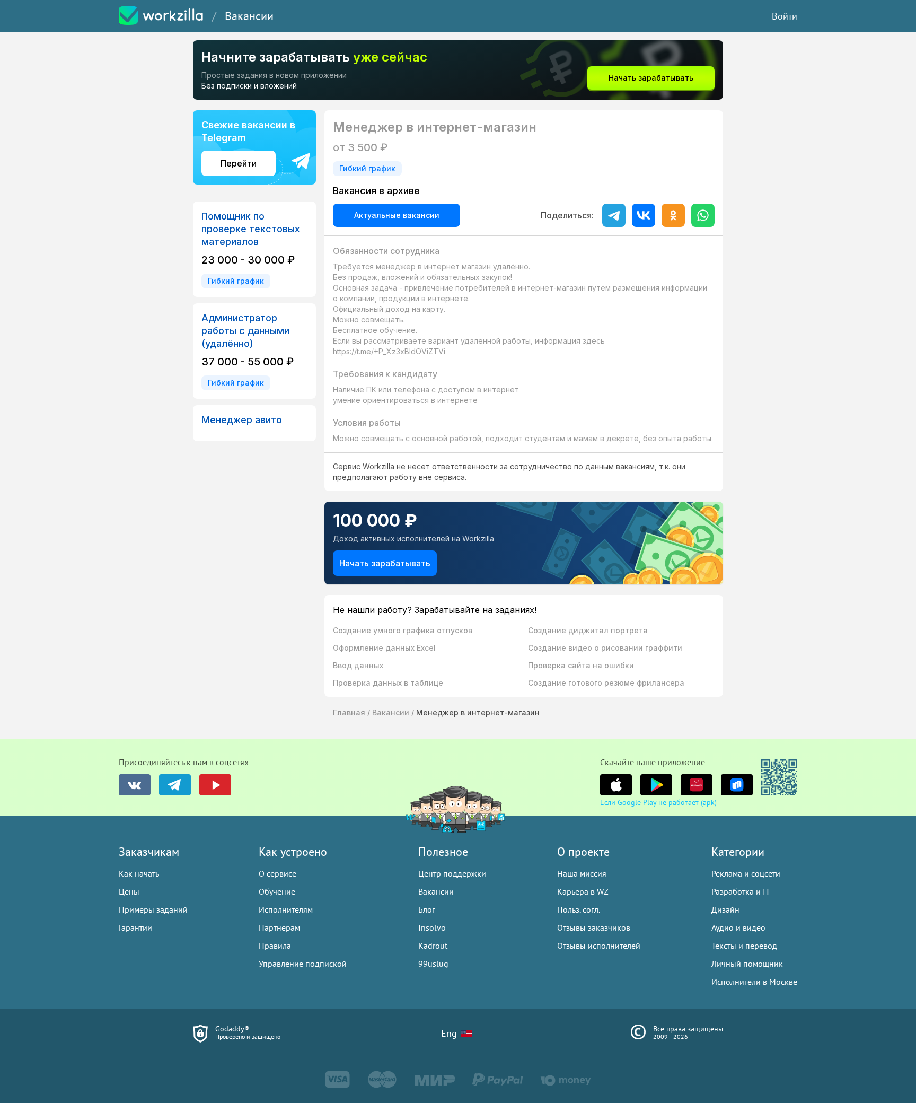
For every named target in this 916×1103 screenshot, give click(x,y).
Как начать (139, 873)
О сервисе (277, 873)
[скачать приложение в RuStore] (737, 784)
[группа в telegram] (175, 784)
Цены (129, 891)
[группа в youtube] (215, 784)
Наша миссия (581, 873)
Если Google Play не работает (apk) (658, 802)
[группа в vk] (135, 784)
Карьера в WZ (583, 891)
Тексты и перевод (744, 945)
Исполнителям (286, 909)
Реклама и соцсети (745, 873)
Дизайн (725, 909)
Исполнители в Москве (754, 981)
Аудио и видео (738, 927)
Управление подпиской (303, 963)
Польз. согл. (578, 909)
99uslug (433, 963)
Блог (426, 909)
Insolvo (432, 927)
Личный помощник (747, 963)
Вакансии (249, 15)
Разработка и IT (740, 891)
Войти (784, 16)
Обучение (277, 891)
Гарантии (135, 927)
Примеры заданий (153, 909)
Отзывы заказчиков (593, 927)
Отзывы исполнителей (598, 945)
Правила (275, 945)
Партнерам (279, 927)
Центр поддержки (452, 873)
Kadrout (432, 945)
